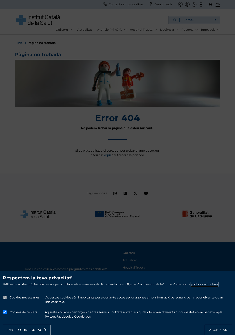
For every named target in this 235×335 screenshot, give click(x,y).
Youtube (201, 4)
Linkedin (187, 4)
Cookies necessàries (24, 297)
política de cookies (204, 284)
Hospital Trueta (134, 267)
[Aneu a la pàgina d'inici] (38, 19)
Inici (20, 43)
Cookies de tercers (23, 312)
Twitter (194, 4)
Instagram (180, 4)
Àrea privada (163, 4)
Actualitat (84, 29)
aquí (107, 155)
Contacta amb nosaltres (126, 4)
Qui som (129, 253)
